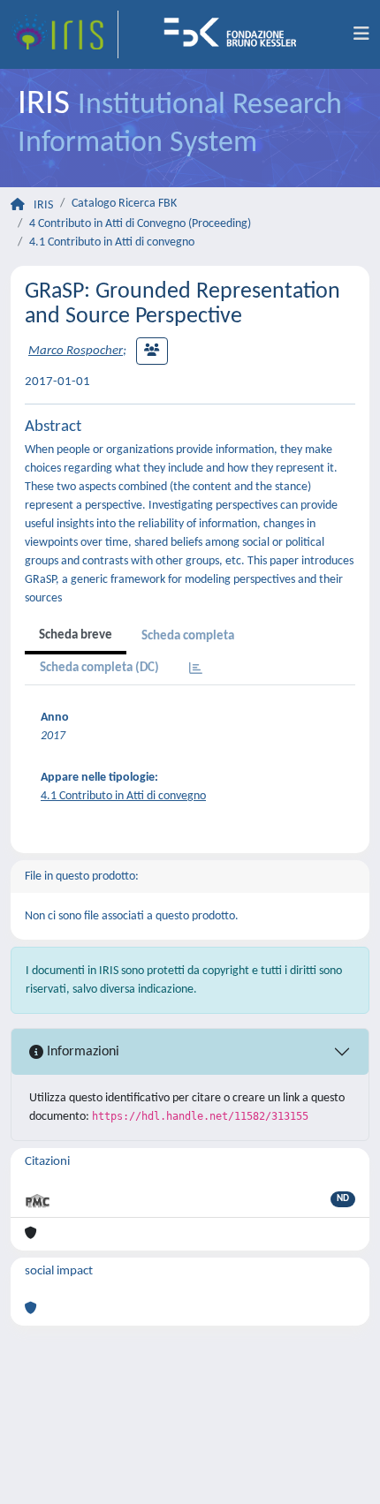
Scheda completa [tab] (187, 636)
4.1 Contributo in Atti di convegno (111, 242)
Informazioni (81, 1052)
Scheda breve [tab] (75, 635)
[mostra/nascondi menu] (361, 34)
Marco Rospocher (75, 351)
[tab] (195, 670)
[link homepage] (64, 34)
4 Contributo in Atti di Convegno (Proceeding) (140, 224)
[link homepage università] (236, 34)
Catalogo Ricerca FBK (124, 203)
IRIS (43, 205)
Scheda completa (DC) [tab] (99, 668)
